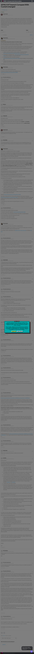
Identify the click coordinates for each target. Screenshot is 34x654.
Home (4, 1)
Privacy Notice (15, 328)
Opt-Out (23, 329)
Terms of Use (22, 328)
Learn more (18, 325)
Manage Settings (19, 331)
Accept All (13, 331)
